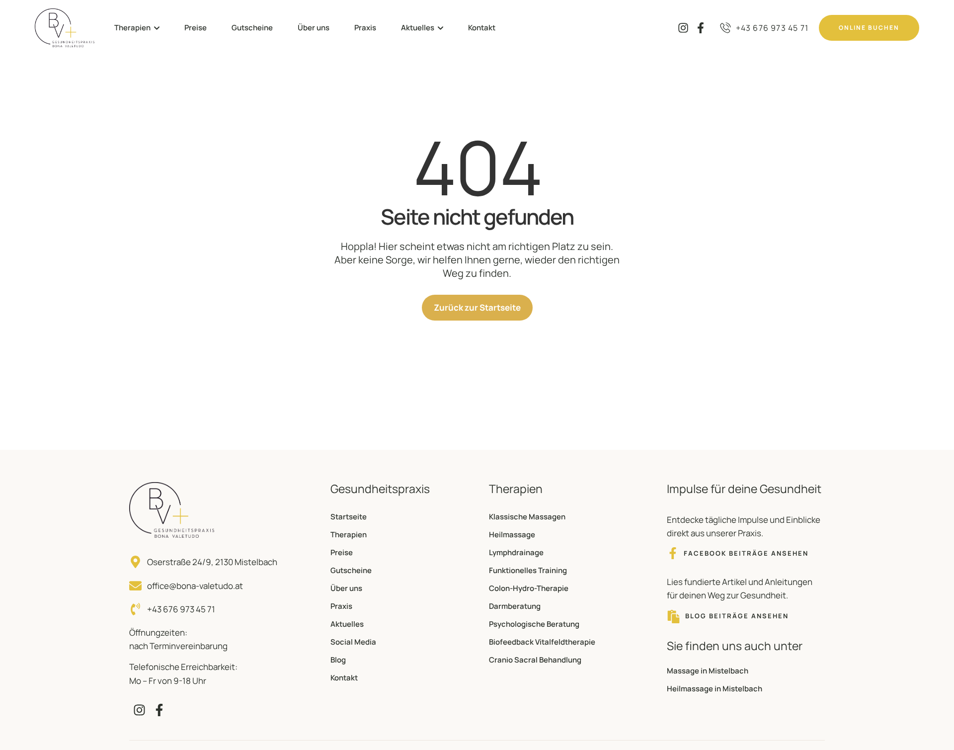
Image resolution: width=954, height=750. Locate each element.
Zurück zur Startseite (477, 307)
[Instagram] (683, 27)
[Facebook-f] (700, 27)
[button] (156, 28)
